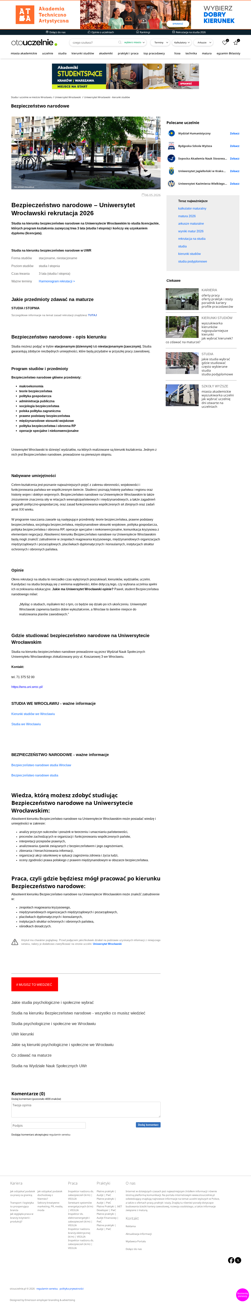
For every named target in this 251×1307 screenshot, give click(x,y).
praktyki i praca (128, 53)
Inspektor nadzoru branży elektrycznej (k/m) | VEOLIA (79, 1232)
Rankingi (144, 32)
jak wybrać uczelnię (216, 399)
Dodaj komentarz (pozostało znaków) (36, 1099)
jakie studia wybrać (216, 359)
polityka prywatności (72, 1288)
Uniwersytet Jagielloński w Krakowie (203, 171)
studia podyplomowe (217, 374)
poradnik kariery (214, 303)
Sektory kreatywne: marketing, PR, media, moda (50, 1206)
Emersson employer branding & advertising (50, 1300)
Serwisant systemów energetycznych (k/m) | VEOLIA (80, 1206)
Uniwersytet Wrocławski (107, 944)
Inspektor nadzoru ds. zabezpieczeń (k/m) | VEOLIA (81, 1195)
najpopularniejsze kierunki (215, 332)
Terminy (159, 42)
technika (191, 53)
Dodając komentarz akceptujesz (40, 1134)
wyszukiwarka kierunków (212, 325)
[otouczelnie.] (34, 42)
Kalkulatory (180, 42)
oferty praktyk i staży (217, 299)
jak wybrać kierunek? (217, 338)
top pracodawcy (154, 53)
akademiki (106, 53)
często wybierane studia (214, 368)
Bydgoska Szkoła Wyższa (195, 146)
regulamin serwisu (59, 1134)
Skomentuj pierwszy (242, 1295)
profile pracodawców (217, 306)
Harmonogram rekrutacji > (57, 281)
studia (62, 53)
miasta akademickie (24, 53)
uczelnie (47, 53)
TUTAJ (92, 315)
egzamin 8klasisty (228, 53)
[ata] (125, 14)
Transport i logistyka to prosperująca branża (22, 1206)
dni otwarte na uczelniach (212, 405)
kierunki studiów (83, 53)
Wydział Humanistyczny (194, 133)
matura (207, 53)
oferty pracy (211, 295)
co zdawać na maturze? (183, 342)
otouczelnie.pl (18, 1288)
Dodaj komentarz (148, 1124)
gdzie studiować (214, 363)
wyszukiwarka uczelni (218, 395)
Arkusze (202, 42)
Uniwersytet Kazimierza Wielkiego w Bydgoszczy (208, 183)
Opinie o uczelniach (102, 32)
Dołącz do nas (57, 32)
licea (177, 53)
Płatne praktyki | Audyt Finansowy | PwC (107, 1217)
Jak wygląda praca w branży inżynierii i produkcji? (21, 1217)
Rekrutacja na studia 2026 (190, 32)
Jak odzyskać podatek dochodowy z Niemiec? (49, 1195)
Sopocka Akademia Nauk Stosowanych (204, 158)
